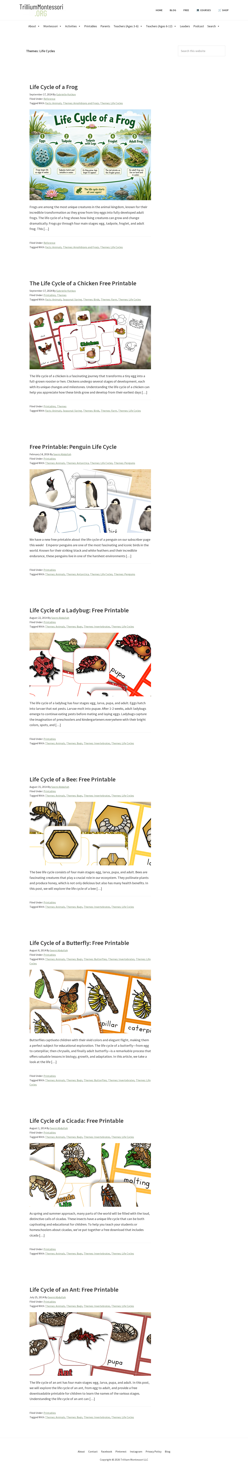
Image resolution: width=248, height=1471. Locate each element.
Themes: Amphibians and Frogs (81, 103)
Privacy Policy (153, 1451)
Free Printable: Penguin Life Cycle (73, 447)
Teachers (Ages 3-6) (126, 26)
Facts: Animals (53, 103)
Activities (71, 26)
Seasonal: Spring (72, 299)
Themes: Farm (109, 299)
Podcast (198, 26)
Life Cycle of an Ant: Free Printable (74, 1289)
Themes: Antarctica (77, 463)
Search (211, 26)
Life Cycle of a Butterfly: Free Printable (79, 943)
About (32, 26)
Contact (93, 1451)
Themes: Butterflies (95, 959)
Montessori (50, 26)
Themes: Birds (91, 299)
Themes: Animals (55, 463)
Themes (61, 295)
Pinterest (121, 1451)
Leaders (185, 26)
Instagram (136, 1451)
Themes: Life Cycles (111, 103)
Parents (105, 26)
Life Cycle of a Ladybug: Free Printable (79, 610)
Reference (49, 98)
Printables (90, 26)
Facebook (106, 1451)
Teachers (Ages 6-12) (159, 26)
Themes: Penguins (124, 463)
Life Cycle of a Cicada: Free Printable (76, 1120)
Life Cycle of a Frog (54, 87)
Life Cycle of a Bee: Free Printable (73, 779)
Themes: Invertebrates (97, 626)
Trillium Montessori (41, 10)
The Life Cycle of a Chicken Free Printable (83, 283)
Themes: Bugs (74, 626)
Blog (167, 1451)
